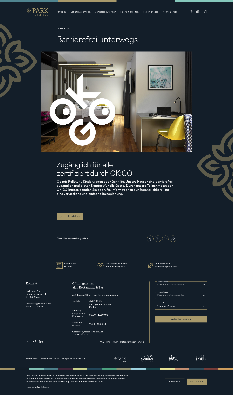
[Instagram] (28, 341)
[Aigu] (174, 358)
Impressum (112, 342)
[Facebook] (34, 341)
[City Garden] (147, 358)
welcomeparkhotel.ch (38, 304)
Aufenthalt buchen (181, 319)
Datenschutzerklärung (37, 387)
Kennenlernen (170, 12)
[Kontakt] (191, 11)
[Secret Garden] (201, 358)
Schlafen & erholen (81, 12)
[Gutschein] (198, 11)
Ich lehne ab (175, 381)
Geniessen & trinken (105, 12)
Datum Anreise (162, 281)
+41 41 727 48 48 (35, 306)
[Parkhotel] (120, 358)
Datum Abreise (162, 292)
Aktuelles (61, 12)
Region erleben (151, 12)
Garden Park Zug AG (49, 359)
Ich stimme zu (197, 381)
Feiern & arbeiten (129, 12)
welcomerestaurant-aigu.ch (88, 332)
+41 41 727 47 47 (80, 335)
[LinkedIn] (41, 341)
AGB (102, 342)
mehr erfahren (72, 216)
